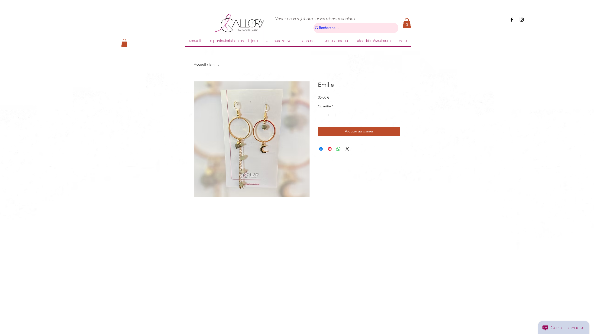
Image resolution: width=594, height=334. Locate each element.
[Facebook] (511, 19)
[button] (124, 43)
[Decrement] (321, 115)
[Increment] (336, 115)
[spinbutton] (328, 115)
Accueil (200, 64)
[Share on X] (347, 149)
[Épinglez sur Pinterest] (330, 149)
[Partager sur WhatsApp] (338, 149)
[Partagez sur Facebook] (321, 149)
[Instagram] (521, 19)
